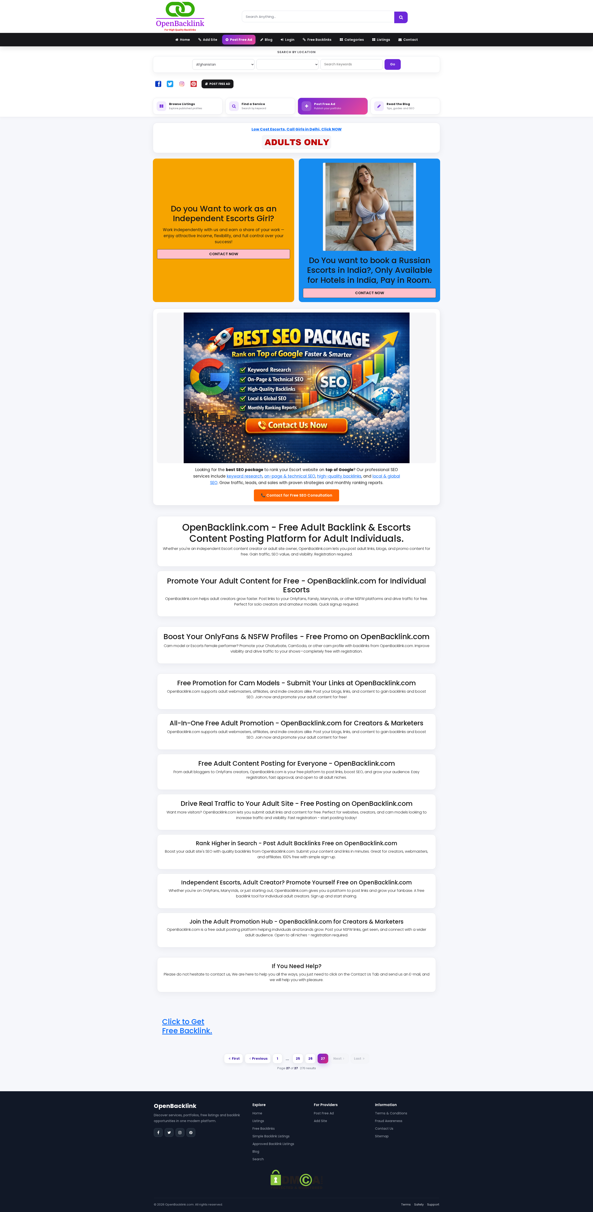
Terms (406, 1204)
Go (392, 64)
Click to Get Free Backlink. (187, 1026)
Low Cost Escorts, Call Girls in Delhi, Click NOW (297, 129)
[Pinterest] (190, 1132)
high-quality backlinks (339, 476)
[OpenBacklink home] (180, 16)
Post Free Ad (324, 1113)
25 (298, 1058)
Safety (419, 1204)
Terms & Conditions (391, 1113)
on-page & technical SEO (289, 476)
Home (257, 1113)
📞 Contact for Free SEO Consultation (296, 495)
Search (258, 1159)
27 (323, 1058)
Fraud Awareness (388, 1121)
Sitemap (382, 1136)
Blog (255, 1151)
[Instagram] (180, 1132)
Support (433, 1204)
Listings (258, 1121)
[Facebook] (158, 1132)
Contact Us (384, 1128)
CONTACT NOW (223, 254)
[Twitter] (169, 1132)
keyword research (244, 476)
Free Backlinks (263, 1128)
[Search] (401, 17)
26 (310, 1058)
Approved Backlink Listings (273, 1144)
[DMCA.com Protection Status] (297, 1179)
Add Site (320, 1121)
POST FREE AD (219, 84)
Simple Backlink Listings (271, 1136)
